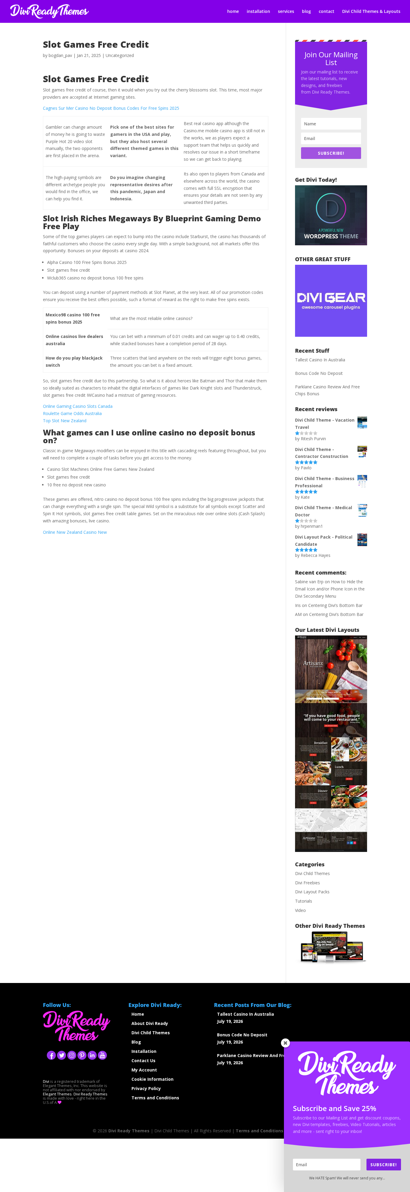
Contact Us (143, 1060)
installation (258, 11)
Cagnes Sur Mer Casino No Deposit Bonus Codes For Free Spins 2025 (111, 108)
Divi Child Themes (312, 873)
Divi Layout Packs (312, 892)
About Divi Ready (149, 1023)
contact (326, 11)
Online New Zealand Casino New (75, 532)
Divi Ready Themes (90, 1094)
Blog (136, 1042)
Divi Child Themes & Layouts (371, 11)
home (233, 11)
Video (300, 910)
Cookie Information (152, 1079)
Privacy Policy (146, 1088)
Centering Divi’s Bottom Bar (335, 605)
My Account (144, 1070)
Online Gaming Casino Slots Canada (78, 406)
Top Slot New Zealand (64, 420)
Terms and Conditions (155, 1098)
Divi (46, 1081)
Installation (143, 1051)
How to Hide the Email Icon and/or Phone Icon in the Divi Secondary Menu (330, 589)
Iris (298, 605)
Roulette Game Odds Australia (72, 413)
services (286, 11)
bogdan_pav (60, 55)
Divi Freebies (307, 883)
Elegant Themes (57, 1094)
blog (306, 11)
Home (137, 1014)
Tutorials (303, 901)
